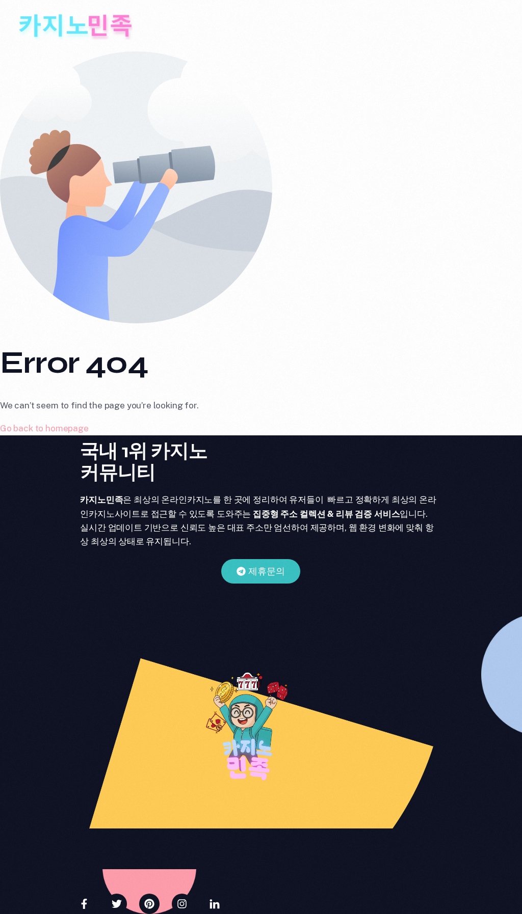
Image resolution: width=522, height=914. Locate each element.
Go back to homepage (44, 428)
